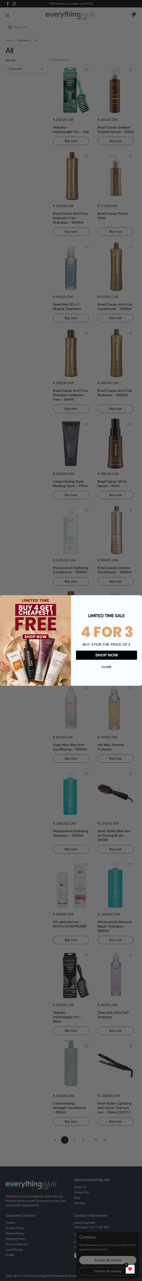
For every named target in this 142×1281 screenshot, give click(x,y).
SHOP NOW (106, 655)
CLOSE (106, 666)
